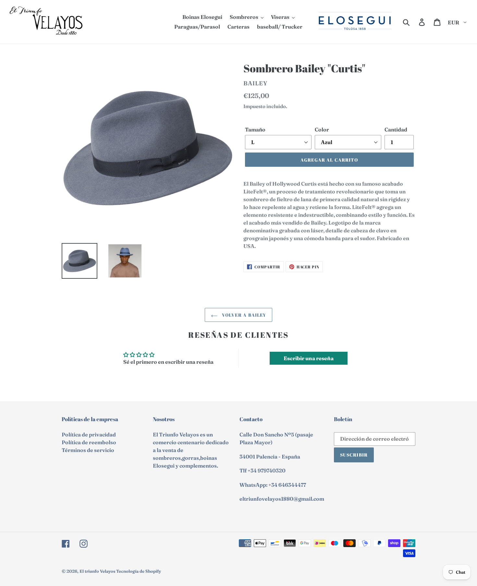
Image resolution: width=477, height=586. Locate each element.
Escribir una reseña (309, 358)
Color (322, 129)
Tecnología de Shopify (138, 571)
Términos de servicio (88, 450)
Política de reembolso (89, 442)
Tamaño (255, 129)
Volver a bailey (243, 315)
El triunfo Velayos (97, 571)
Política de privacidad (89, 434)
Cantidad (396, 129)
